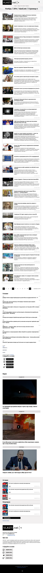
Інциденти (21, 377)
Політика (21, 447)
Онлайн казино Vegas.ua (21, 567)
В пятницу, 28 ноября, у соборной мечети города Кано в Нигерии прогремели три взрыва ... (25, 62)
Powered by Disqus (6, 520)
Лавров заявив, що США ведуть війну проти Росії (17, 472)
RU (22, 571)
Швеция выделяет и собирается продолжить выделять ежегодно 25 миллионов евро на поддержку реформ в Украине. (25, 258)
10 (27, 288)
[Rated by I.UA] (5, 535)
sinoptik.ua (12, 354)
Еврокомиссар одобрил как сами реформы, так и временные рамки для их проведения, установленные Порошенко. (26, 71)
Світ (3, 296)
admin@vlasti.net (11, 533)
